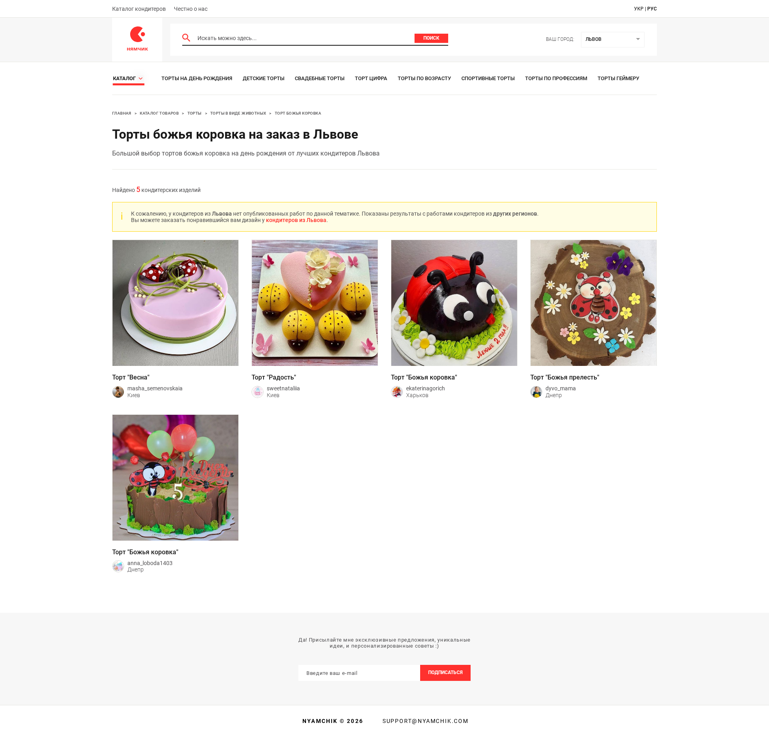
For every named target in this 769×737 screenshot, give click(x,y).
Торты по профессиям (556, 78)
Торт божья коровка (298, 113)
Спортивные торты (488, 78)
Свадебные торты (319, 78)
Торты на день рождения (196, 78)
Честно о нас (190, 9)
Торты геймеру (618, 78)
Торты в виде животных (238, 113)
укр (639, 9)
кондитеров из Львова (296, 220)
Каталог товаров (159, 113)
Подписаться (445, 672)
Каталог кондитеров (139, 9)
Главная (121, 113)
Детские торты (263, 78)
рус (652, 9)
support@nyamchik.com (424, 721)
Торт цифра (371, 78)
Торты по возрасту (424, 78)
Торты (194, 113)
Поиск (431, 38)
